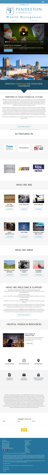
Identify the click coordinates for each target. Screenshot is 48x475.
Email (19, 421)
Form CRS (4, 470)
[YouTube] (13, 21)
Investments (27, 442)
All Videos (27, 451)
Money (26, 447)
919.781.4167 (35, 20)
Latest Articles (27, 449)
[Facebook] (15, 21)
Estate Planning (28, 444)
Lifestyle (26, 448)
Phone (33, 421)
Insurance (27, 445)
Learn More (8, 50)
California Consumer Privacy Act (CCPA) (32, 460)
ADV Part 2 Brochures (6, 469)
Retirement (27, 441)
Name (4, 421)
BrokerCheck (23, 453)
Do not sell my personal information (22, 461)
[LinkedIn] (12, 21)
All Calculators (27, 452)
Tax (25, 446)
